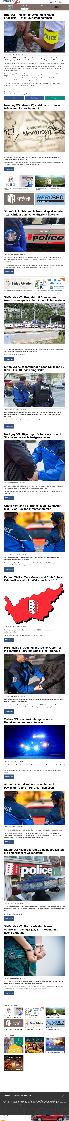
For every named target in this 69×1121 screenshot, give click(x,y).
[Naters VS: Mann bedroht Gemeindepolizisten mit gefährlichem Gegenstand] (34, 878)
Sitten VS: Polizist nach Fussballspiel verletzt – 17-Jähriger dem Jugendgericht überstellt (33, 213)
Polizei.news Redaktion (18, 54)
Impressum (7, 1095)
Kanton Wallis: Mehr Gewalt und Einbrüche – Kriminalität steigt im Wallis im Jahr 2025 (33, 579)
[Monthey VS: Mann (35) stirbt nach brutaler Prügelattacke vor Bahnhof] (34, 131)
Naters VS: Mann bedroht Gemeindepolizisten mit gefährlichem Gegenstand (34, 851)
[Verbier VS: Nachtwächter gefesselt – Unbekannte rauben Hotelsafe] (34, 742)
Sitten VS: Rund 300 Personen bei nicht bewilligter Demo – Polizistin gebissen (30, 786)
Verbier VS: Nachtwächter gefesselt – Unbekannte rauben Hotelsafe (28, 721)
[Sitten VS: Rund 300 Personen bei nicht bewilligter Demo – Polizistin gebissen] (34, 808)
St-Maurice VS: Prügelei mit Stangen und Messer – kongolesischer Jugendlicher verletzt (34, 299)
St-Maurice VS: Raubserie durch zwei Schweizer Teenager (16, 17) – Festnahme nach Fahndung (31, 929)
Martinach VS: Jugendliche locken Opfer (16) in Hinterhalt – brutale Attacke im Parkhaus (33, 649)
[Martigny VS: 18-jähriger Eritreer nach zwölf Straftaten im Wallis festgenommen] (34, 460)
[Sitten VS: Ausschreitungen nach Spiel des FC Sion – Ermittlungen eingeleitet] (34, 390)
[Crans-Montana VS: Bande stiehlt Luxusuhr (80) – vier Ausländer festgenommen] (34, 532)
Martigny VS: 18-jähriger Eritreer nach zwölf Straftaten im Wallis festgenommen (32, 436)
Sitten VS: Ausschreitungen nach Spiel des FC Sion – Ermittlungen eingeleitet (34, 368)
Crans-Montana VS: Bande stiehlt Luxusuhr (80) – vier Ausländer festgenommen (32, 507)
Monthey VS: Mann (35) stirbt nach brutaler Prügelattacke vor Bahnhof (32, 107)
